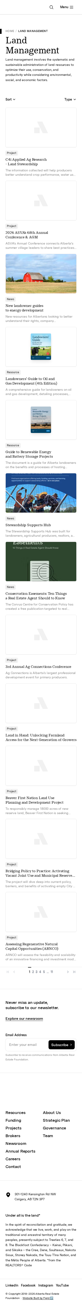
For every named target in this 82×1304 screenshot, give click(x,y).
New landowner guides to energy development (24, 308)
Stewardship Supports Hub (28, 525)
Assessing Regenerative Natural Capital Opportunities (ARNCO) (31, 946)
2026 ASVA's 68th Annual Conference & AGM (26, 234)
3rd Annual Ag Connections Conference (38, 666)
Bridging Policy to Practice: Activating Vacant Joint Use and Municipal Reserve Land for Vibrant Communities (38, 875)
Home (9, 31)
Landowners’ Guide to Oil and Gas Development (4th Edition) (31, 381)
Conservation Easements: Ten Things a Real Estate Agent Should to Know (36, 595)
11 (52, 972)
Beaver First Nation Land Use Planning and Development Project (34, 800)
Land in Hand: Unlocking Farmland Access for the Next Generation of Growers (40, 737)
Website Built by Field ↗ (38, 1298)
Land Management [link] (33, 31)
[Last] (73, 970)
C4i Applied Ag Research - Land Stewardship (26, 161)
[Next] (67, 970)
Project (11, 153)
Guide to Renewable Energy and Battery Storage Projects (29, 454)
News (10, 299)
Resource (13, 372)
